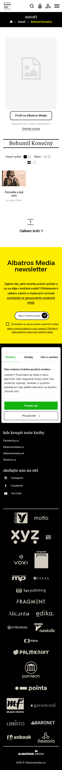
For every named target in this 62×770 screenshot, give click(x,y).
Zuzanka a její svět (14, 194)
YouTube (16, 493)
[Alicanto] (19, 613)
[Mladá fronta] (15, 705)
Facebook (17, 485)
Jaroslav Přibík (14, 200)
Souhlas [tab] (11, 357)
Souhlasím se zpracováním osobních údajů (35, 324)
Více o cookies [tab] (49, 357)
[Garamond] (43, 705)
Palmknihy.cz (11, 440)
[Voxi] (20, 559)
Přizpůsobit (29, 415)
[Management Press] (19, 578)
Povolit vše (31, 405)
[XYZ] (25, 537)
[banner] (7, 6)
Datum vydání (13, 157)
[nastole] (44, 627)
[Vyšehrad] (17, 627)
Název (37, 157)
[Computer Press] (41, 559)
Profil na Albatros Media (31, 115)
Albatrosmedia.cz (13, 447)
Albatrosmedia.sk (13, 453)
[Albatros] (20, 518)
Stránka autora (31, 128)
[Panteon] (31, 670)
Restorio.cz (9, 459)
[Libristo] (16, 722)
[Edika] (45, 613)
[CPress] (41, 578)
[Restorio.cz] (46, 737)
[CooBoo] (48, 537)
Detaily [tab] (28, 357)
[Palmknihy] (31, 652)
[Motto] (41, 518)
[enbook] (19, 737)
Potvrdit (45, 315)
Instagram (17, 478)
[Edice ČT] (31, 640)
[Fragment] (31, 601)
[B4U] (31, 590)
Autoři (21, 21)
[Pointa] (31, 688)
